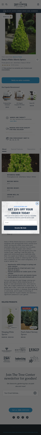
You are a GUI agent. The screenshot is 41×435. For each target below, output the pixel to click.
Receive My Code (20, 228)
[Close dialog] (37, 203)
